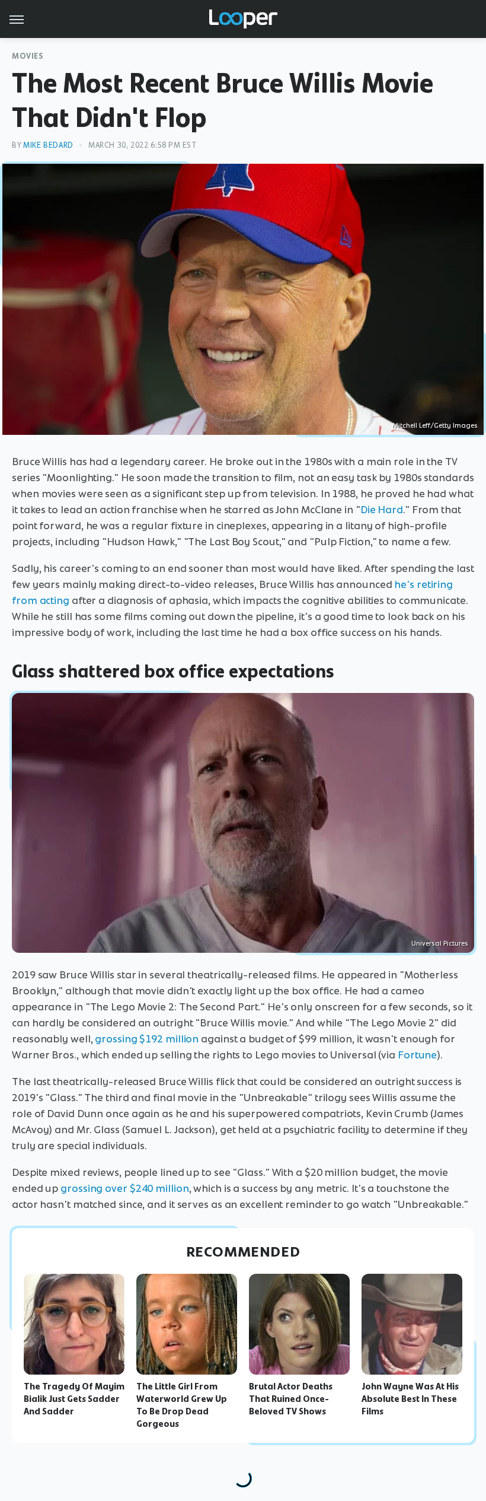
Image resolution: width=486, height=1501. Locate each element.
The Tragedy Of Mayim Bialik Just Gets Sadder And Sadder (74, 1399)
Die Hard (381, 510)
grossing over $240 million (124, 1188)
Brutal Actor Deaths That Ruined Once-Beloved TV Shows (290, 1399)
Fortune (417, 1055)
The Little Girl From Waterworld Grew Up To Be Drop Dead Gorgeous (181, 1405)
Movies (28, 56)
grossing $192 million (147, 1039)
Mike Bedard (48, 145)
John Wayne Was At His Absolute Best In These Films (410, 1399)
